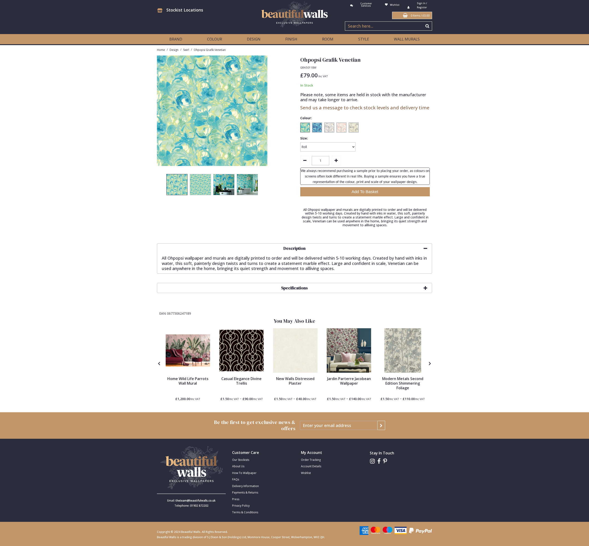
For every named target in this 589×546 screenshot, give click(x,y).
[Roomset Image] (188, 350)
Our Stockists (240, 460)
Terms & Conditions (245, 512)
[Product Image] (241, 350)
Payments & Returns (245, 492)
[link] (372, 461)
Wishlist (306, 473)
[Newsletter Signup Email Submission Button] (381, 425)
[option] (177, 185)
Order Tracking (311, 460)
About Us (238, 466)
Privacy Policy (241, 505)
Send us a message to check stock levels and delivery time (364, 108)
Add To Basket (365, 191)
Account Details (311, 466)
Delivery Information (245, 486)
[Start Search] (427, 26)
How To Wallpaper (244, 473)
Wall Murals (407, 39)
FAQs (235, 479)
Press (235, 499)
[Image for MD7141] (403, 350)
